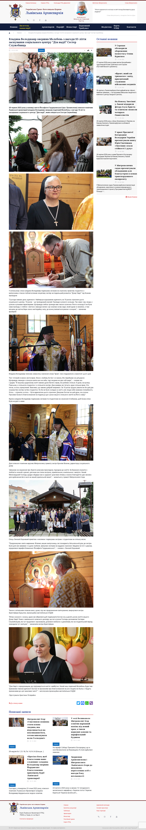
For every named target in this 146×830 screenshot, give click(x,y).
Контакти (131, 27)
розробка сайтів (119, 828)
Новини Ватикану (31, 3)
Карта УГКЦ (116, 27)
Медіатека (106, 27)
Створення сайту (107, 828)
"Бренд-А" (134, 828)
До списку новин (16, 703)
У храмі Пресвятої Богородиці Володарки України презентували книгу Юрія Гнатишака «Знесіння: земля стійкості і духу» (125, 140)
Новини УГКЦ (45, 3)
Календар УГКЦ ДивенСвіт (62, 3)
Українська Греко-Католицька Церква (43, 9)
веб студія (128, 828)
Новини (13, 27)
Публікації (67, 810)
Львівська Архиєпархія (44, 13)
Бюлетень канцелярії (25, 27)
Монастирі (71, 27)
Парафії (60, 27)
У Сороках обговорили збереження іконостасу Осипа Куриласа (124, 51)
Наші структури (101, 810)
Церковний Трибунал (84, 27)
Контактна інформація (26, 819)
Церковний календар (103, 805)
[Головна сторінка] (9, 33)
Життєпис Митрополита (100, 3)
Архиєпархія (48, 27)
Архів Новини (132, 197)
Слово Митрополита (131, 3)
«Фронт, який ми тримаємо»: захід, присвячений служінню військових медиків (125, 79)
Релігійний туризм (69, 819)
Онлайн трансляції (102, 808)
